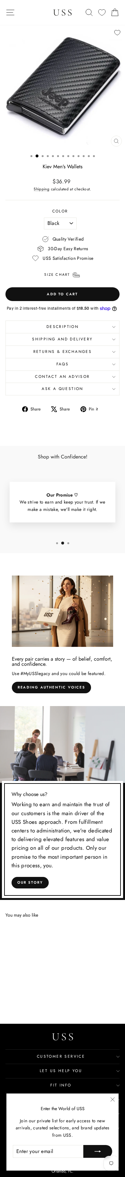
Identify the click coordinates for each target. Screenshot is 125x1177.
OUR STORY (30, 882)
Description (62, 327)
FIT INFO (60, 1085)
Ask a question (62, 389)
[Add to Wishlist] (117, 32)
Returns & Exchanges (62, 351)
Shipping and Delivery (62, 339)
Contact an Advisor (62, 376)
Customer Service (61, 1056)
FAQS (62, 364)
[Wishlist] (102, 13)
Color (60, 211)
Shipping (41, 189)
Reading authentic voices (51, 687)
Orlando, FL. (62, 1171)
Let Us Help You (61, 1071)
